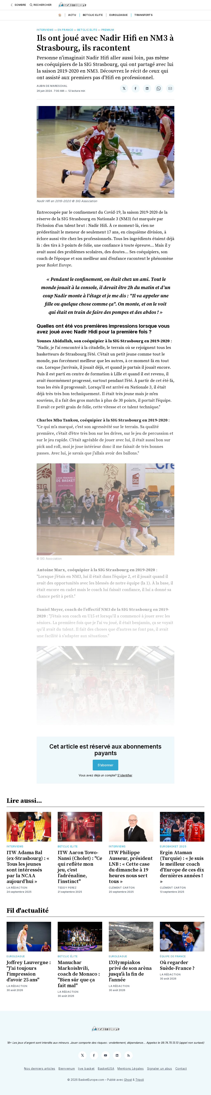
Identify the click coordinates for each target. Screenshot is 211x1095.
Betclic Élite (68, 956)
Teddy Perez (67, 887)
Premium (107, 29)
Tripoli (139, 1079)
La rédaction (17, 887)
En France (65, 29)
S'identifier (124, 775)
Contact (181, 1068)
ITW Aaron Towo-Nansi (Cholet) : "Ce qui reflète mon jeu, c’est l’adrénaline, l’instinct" (80, 867)
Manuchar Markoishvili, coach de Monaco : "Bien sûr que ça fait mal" (79, 974)
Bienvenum (67, 1068)
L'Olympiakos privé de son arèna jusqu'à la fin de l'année (130, 971)
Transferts (143, 14)
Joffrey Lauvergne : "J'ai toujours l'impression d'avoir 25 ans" (29, 971)
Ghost (128, 1079)
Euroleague (118, 14)
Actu (72, 14)
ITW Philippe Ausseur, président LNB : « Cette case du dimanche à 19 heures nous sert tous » (131, 867)
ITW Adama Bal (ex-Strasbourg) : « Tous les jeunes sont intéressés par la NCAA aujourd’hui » (28, 867)
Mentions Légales (130, 1068)
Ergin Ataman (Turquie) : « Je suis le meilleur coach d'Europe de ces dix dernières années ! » (182, 867)
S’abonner (105, 765)
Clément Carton (122, 887)
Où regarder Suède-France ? (177, 965)
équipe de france (173, 956)
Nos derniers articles (39, 1068)
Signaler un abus (159, 1068)
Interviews (45, 29)
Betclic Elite (93, 14)
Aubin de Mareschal (52, 85)
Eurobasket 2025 (173, 846)
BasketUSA (106, 1068)
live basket (86, 1068)
